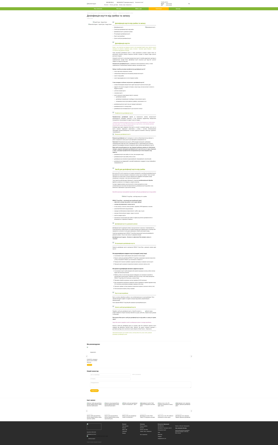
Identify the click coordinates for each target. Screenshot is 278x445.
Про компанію (98, 8)
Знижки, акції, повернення (125, 4)
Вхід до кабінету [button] (143, 426)
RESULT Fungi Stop (117, 200)
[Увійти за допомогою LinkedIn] (147, 374)
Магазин (118, 8)
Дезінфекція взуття (118, 27)
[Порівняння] (174, 3)
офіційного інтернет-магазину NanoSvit (125, 312)
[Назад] (86, 356)
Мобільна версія (91, 438)
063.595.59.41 (110, 2)
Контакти (106, 4)
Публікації (159, 8)
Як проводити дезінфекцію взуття (122, 33)
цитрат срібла (144, 332)
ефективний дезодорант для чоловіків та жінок (122, 332)
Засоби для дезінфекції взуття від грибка (124, 29)
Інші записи (91, 400)
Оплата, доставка (114, 4)
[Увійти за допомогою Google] (145, 374)
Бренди (178, 8)
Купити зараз (149, 311)
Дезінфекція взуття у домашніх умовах (123, 31)
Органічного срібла (120, 229)
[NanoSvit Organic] (94, 426)
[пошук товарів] (190, 9)
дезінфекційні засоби (122, 334)
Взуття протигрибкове (119, 36)
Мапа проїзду (178, 433)
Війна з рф (138, 8)
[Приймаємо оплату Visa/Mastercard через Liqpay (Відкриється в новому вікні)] (97, 436)
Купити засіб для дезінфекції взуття (122, 38)
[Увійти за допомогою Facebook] (142, 374)
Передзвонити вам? (139, 2)
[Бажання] (178, 3)
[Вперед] (191, 356)
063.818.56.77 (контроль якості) (125, 2)
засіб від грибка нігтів (136, 332)
